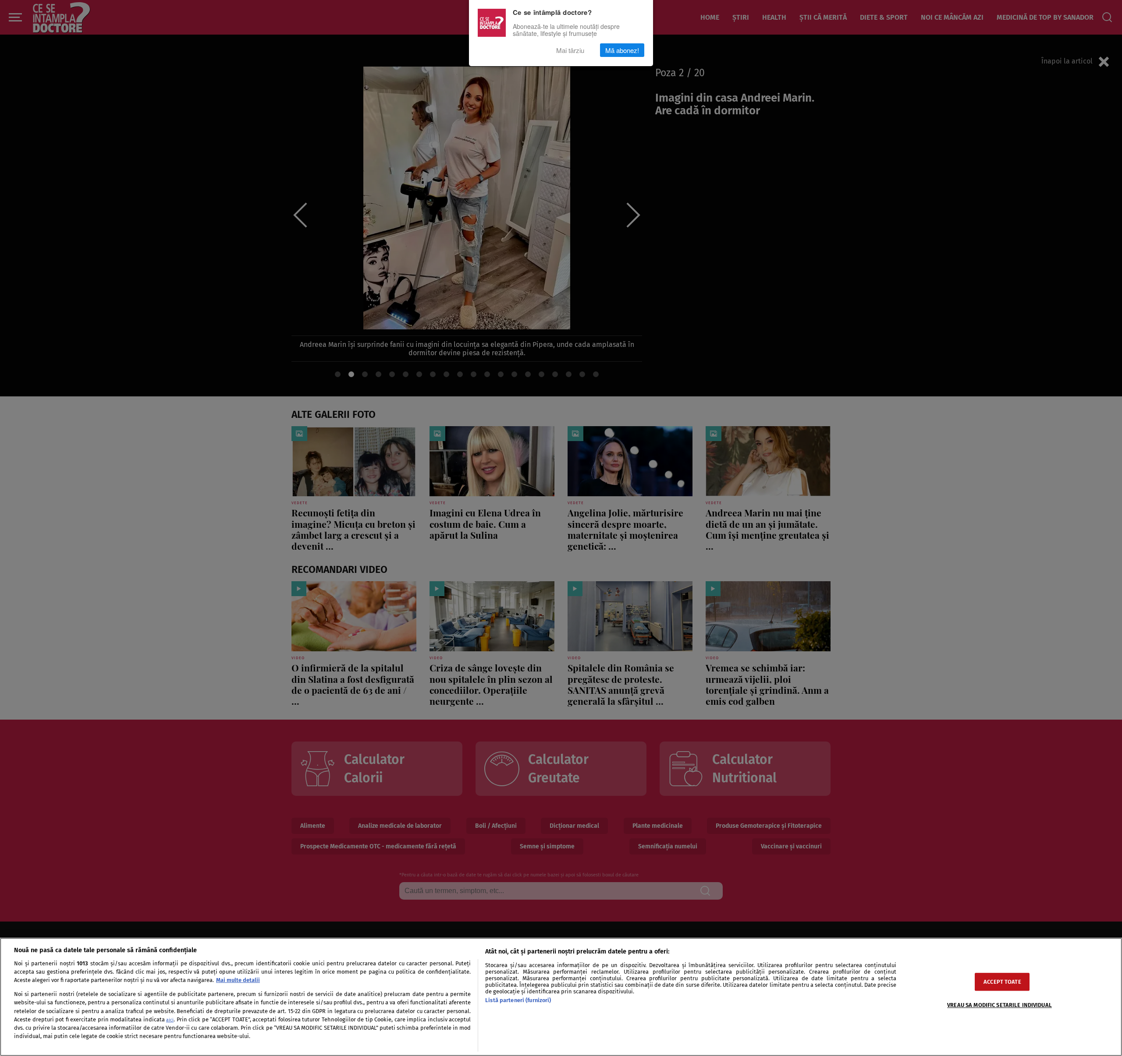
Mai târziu (570, 50)
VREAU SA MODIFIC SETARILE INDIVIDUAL (999, 1005)
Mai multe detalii (238, 980)
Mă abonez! (622, 50)
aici (170, 1020)
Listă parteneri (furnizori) (518, 1000)
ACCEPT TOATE (1002, 981)
